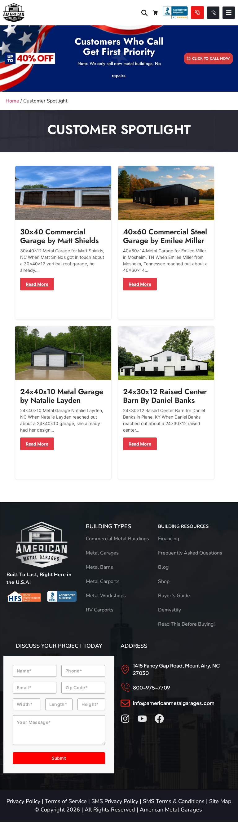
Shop (164, 581)
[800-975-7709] (125, 687)
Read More (37, 284)
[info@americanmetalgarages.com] (125, 703)
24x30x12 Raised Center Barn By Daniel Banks (165, 396)
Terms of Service (66, 801)
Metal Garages (102, 553)
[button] (229, 13)
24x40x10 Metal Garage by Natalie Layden (61, 396)
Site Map (220, 801)
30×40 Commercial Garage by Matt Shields (59, 236)
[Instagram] (125, 718)
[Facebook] (159, 718)
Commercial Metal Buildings (117, 538)
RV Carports (99, 610)
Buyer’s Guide (174, 595)
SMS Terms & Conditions (174, 801)
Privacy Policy (23, 801)
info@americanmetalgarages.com (173, 703)
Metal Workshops (106, 595)
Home (12, 101)
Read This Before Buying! (186, 624)
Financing (168, 538)
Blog (163, 567)
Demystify (169, 610)
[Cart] (155, 12)
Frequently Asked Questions (190, 553)
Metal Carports (103, 581)
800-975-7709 (151, 687)
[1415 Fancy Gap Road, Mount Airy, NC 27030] (125, 669)
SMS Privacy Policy (114, 801)
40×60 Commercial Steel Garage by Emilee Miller (165, 236)
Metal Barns (99, 567)
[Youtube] (142, 718)
